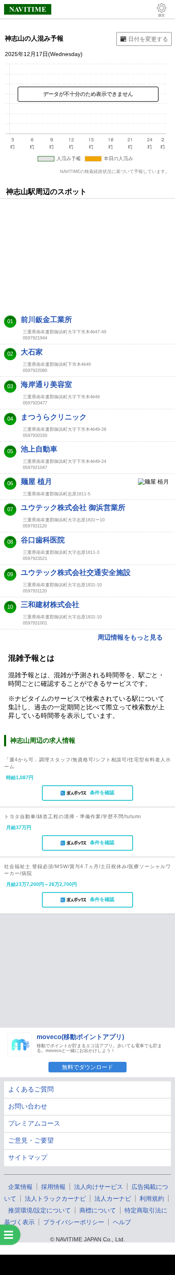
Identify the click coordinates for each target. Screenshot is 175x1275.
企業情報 (20, 1186)
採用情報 (53, 1186)
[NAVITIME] (27, 9)
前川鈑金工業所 (46, 320)
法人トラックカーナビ (55, 1198)
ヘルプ (122, 1222)
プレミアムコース (34, 1123)
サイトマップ (27, 1157)
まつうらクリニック (54, 417)
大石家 (32, 352)
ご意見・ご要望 (31, 1140)
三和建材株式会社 (50, 605)
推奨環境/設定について (39, 1210)
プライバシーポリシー (73, 1222)
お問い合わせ (27, 1106)
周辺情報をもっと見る (130, 637)
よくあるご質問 (31, 1089)
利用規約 (152, 1198)
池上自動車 (39, 449)
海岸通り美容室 (46, 384)
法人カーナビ (112, 1198)
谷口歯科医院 (43, 540)
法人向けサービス (98, 1186)
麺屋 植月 (36, 482)
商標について (97, 1210)
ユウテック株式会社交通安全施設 (76, 572)
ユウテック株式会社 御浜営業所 (73, 508)
